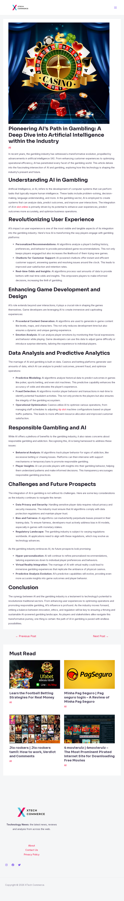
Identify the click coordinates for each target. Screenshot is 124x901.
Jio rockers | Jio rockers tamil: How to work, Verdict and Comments (32, 752)
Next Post (100, 636)
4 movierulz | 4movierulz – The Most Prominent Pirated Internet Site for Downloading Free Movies (89, 754)
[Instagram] (6, 865)
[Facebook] (13, 865)
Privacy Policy (31, 854)
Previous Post (26, 636)
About (31, 845)
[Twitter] (19, 865)
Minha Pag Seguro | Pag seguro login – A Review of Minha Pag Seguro (86, 697)
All (9, 147)
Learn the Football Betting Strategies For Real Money (31, 695)
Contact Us (31, 849)
